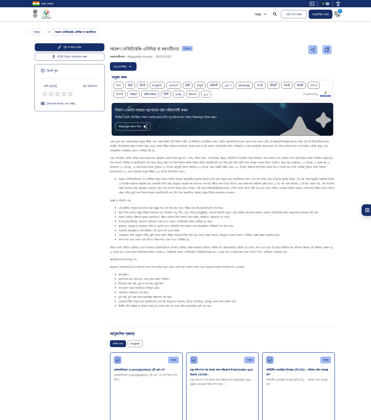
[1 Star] (44, 94)
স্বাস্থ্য (258, 14)
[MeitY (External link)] (35, 14)
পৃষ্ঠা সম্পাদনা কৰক (72, 47)
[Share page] (313, 49)
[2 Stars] (51, 94)
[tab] (123, 66)
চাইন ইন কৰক (294, 14)
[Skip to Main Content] (312, 3)
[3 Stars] (57, 94)
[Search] (275, 14)
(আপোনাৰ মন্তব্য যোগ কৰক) (61, 103)
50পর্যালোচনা (90, 86)
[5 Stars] (70, 94)
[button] (118, 85)
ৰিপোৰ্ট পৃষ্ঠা (52, 70)
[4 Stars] (64, 94)
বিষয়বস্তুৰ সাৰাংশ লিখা (130, 126)
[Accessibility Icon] (338, 3)
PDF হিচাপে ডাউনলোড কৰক (72, 56)
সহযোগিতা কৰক (320, 14)
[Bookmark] (327, 49)
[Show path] (49, 32)
